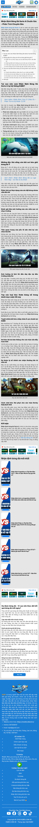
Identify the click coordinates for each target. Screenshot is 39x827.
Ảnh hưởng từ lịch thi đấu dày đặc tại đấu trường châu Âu (20, 66)
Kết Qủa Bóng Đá (27, 437)
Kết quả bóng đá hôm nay (20, 782)
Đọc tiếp (19, 674)
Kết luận (6, 79)
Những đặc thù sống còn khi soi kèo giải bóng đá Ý (18, 57)
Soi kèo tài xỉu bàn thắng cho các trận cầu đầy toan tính (20, 74)
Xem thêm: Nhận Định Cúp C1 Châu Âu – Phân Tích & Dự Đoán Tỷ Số (20, 100)
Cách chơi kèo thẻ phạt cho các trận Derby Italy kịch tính (20, 77)
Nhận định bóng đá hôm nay (20, 794)
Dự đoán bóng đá (20, 779)
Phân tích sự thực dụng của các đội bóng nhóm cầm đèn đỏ (21, 60)
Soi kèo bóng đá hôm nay (20, 791)
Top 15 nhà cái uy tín (20, 797)
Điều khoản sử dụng (20, 745)
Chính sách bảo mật (20, 742)
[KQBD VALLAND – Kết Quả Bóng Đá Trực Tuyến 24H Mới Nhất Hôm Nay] (19, 2)
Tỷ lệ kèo (20, 776)
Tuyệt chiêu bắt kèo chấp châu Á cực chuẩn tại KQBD (19, 72)
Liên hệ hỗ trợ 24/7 (20, 747)
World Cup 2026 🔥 (20, 800)
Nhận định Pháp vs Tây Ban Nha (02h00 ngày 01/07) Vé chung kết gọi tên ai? (23, 524)
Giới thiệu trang (20, 739)
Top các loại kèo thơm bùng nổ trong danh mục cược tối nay (20, 69)
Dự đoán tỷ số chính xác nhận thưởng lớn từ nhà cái (19, 76)
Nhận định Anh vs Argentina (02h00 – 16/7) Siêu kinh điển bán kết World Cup (23, 499)
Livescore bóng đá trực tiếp (20, 785)
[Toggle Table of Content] (34, 51)
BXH (20, 773)
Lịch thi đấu (20, 770)
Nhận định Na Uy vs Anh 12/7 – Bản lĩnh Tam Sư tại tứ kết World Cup (24, 574)
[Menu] (3, 2)
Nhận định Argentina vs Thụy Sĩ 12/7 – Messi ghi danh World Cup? (23, 550)
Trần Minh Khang (24, 810)
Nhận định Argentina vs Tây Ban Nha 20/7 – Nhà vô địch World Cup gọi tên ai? (23, 473)
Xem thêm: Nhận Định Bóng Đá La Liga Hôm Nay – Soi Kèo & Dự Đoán (20, 179)
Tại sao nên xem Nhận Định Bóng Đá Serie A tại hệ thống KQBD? (19, 54)
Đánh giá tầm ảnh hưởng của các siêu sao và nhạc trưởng (20, 63)
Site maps (20, 750)
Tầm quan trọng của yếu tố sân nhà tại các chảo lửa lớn (20, 64)
